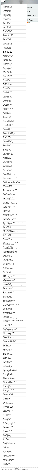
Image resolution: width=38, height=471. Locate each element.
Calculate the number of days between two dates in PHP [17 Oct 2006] (11, 304)
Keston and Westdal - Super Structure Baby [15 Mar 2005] (9, 395)
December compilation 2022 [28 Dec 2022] (8, 32)
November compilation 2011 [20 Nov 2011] (7, 140)
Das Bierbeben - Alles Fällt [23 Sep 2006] (7, 307)
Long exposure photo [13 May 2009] (31, 15)
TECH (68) (29, 11)
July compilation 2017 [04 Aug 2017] (7, 79)
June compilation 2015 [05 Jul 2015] (7, 101)
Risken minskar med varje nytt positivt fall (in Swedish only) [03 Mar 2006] (11, 352)
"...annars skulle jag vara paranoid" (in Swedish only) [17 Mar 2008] (10, 231)
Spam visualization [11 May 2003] (7, 462)
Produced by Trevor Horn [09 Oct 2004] (7, 428)
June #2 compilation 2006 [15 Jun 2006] (7, 324)
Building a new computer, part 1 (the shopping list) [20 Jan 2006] (10, 370)
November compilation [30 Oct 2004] (7, 418)
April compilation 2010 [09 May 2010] (7, 158)
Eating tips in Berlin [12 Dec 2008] (7, 193)
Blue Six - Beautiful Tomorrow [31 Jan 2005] (8, 403)
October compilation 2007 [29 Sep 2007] (7, 259)
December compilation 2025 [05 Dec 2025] (8, 6)
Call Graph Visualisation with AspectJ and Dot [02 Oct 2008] (9, 206)
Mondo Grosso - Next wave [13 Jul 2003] (7, 456)
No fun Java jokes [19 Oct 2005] (6, 375)
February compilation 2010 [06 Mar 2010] (7, 160)
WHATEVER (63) (30, 16)
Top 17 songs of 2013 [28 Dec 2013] (7, 117)
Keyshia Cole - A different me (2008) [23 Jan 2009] (8, 190)
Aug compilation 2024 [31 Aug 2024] (7, 20)
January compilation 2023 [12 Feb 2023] (7, 30)
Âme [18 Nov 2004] (5, 415)
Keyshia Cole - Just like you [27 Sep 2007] (8, 260)
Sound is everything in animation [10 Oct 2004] (8, 426)
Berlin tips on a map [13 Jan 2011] (7, 150)
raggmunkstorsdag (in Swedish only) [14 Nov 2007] (8, 250)
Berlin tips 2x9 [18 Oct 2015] (6, 95)
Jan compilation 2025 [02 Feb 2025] (7, 15)
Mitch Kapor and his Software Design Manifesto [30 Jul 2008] (10, 214)
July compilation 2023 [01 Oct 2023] (7, 24)
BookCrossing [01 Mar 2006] (6, 353)
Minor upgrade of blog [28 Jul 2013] (31, 12)
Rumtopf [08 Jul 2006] (5, 321)
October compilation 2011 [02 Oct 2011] (7, 141)
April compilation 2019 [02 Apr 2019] (7, 59)
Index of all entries (29, 7)
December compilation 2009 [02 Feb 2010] (7, 162)
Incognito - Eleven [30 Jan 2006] (6, 362)
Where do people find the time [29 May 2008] (8, 223)
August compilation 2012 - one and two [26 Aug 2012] (9, 133)
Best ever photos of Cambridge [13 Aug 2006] (8, 313)
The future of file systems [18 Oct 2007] (7, 256)
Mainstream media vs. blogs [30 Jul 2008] (7, 215)
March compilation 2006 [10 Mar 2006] (7, 349)
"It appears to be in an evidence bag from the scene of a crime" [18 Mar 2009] (11, 182)
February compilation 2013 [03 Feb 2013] (7, 128)
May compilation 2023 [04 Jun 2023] (7, 27)
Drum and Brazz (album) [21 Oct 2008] (7, 202)
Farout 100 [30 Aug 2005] (6, 383)
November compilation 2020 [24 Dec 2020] (8, 43)
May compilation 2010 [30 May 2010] (7, 157)
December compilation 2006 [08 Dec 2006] (8, 297)
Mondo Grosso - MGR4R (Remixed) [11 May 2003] (8, 459)
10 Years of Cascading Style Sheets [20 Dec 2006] (8, 295)
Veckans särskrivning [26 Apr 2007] (7, 283)
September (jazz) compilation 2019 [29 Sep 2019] (8, 54)
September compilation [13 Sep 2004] (7, 435)
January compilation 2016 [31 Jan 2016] (7, 92)
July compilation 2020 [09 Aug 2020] (7, 47)
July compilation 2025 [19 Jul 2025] (7, 10)
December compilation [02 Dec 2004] (7, 409)
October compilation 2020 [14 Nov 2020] (7, 44)
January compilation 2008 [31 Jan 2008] (7, 239)
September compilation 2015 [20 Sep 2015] (8, 97)
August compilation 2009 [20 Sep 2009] (7, 169)
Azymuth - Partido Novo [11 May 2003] (7, 460)
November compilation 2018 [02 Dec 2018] (8, 64)
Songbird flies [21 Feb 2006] (6, 357)
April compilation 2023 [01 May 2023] (7, 28)
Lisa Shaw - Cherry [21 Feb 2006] (7, 358)
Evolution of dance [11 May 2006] (7, 334)
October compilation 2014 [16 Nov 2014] (7, 107)
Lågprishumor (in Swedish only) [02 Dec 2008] (8, 197)
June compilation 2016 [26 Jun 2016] (7, 88)
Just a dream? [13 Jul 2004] (6, 448)
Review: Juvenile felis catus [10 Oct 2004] (7, 427)
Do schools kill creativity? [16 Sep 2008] (7, 209)
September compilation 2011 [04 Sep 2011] (8, 142)
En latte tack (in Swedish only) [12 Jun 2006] (8, 326)
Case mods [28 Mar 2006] (6, 344)
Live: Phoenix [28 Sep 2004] (6, 431)
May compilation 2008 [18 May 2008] (7, 226)
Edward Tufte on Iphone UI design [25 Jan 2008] (8, 240)
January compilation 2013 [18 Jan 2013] (7, 129)
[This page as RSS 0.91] (28, 22)
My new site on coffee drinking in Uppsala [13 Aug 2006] (9, 312)
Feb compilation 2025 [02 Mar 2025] (7, 14)
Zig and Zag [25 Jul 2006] (6, 316)
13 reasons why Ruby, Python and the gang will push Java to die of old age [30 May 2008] (13, 222)
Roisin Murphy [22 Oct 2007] (6, 255)
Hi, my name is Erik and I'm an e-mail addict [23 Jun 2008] (9, 218)
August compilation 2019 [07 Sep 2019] (7, 56)
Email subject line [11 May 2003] (6, 463)
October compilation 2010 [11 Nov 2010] (7, 153)
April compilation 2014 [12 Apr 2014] (7, 113)
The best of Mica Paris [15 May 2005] (7, 387)
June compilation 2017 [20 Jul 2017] (7, 80)
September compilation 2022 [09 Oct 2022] (8, 34)
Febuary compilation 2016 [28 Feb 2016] (7, 91)
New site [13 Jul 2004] (5, 446)
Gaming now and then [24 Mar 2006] (7, 346)
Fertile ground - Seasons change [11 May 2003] (8, 458)
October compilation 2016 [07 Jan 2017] (7, 85)
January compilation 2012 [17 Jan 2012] (7, 136)
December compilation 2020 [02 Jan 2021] (7, 42)
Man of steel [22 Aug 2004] (6, 438)
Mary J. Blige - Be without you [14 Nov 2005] (8, 374)
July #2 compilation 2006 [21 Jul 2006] (7, 317)
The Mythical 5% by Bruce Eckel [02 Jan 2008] (8, 244)
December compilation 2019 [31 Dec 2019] (8, 52)
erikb (3, 1)
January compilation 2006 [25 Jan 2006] (7, 366)
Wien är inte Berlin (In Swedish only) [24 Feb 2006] (8, 356)
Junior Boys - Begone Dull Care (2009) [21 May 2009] (9, 174)
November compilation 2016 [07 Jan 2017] (7, 84)
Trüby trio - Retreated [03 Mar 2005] (7, 397)
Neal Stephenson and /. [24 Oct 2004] (7, 419)
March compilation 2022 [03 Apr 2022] (7, 39)
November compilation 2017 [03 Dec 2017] (8, 76)
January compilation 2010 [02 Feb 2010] (7, 161)
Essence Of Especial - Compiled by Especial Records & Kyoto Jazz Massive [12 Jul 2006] (13, 320)
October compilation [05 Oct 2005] (7, 377)
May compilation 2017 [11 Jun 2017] (7, 81)
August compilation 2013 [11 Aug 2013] (7, 122)
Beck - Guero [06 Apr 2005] (6, 390)
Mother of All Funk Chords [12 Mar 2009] (7, 183)
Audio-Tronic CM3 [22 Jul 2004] (6, 442)
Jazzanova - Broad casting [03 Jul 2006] (7, 322)
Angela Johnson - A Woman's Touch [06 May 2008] (8, 228)
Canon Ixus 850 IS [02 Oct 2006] (6, 305)
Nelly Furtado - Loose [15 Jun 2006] (7, 325)
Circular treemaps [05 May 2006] (6, 336)
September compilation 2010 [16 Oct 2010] (8, 154)
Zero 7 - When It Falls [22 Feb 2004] (7, 451)
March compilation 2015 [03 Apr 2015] (7, 103)
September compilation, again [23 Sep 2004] (8, 432)
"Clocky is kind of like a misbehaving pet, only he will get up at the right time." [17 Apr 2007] (13, 285)
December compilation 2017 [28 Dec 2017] (8, 75)
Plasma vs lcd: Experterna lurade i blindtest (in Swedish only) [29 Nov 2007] (11, 248)
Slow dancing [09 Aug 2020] (6, 46)
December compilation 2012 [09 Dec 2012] (8, 130)
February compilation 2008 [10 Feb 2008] (7, 238)
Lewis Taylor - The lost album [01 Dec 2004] (8, 410)
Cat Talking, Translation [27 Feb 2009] (7, 185)
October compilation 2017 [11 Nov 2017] (7, 77)
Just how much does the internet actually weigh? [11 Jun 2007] (10, 279)
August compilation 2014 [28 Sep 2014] (7, 109)
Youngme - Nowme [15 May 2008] (7, 227)
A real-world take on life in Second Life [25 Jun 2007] (9, 275)
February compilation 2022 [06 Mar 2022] (7, 40)
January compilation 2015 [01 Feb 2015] (7, 104)
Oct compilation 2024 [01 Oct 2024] (7, 18)
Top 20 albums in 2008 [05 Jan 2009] (7, 191)
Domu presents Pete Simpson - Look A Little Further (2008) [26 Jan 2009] (11, 189)
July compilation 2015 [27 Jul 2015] (7, 100)
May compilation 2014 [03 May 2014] (7, 112)
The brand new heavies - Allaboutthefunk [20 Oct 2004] (9, 422)
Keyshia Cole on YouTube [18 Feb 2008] (7, 235)
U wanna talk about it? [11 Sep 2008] (7, 210)
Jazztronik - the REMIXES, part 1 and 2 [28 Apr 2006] (9, 341)
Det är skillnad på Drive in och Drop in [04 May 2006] (9, 338)
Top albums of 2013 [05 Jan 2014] (7, 116)
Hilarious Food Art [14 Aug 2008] (6, 211)
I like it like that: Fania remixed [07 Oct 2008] (8, 205)
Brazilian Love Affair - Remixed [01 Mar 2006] (8, 354)
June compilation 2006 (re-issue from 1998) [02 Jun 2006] (9, 330)
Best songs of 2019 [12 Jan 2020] (7, 51)
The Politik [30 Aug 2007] (6, 267)
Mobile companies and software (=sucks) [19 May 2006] (9, 332)
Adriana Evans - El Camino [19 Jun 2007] (7, 276)
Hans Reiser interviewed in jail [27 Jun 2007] (8, 273)
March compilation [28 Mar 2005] (6, 391)
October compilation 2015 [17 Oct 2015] (7, 96)
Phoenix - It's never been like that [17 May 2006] (8, 333)
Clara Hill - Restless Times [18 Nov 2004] (7, 414)
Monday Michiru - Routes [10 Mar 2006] (7, 350)
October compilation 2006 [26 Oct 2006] (7, 301)
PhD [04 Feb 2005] (5, 402)
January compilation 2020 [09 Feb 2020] (7, 50)
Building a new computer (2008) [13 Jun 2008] (8, 219)
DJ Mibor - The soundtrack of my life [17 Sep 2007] (8, 263)
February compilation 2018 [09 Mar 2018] (7, 72)
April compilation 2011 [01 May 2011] (7, 146)
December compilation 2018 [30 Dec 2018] (8, 63)
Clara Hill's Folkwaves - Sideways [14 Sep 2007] (8, 264)
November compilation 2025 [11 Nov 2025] (7, 7)
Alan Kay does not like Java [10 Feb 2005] (8, 401)
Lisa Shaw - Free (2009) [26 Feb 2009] (7, 186)
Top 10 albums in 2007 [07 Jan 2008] (7, 243)
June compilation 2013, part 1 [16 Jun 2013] (8, 124)
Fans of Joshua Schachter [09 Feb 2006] (7, 361)
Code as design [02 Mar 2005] (6, 398)
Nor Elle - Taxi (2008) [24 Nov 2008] (7, 198)
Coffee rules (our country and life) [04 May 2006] (8, 337)
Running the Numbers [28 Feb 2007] (7, 289)
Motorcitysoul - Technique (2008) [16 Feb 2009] (8, 187)
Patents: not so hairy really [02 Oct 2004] (7, 430)
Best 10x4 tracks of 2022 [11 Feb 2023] (7, 31)
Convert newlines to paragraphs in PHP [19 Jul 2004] (9, 443)
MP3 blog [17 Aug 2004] (6, 439)
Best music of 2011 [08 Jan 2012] (7, 137)
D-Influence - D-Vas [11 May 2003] (7, 464)
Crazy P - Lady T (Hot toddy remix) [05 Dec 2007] (8, 247)
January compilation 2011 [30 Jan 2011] (7, 148)
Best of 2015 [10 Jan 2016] (6, 93)
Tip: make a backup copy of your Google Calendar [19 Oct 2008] (10, 203)
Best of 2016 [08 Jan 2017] (6, 83)
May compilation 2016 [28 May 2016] (7, 89)
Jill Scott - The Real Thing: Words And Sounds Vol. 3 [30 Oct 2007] (10, 254)
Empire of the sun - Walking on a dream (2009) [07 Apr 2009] (9, 179)
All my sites (28, 6)
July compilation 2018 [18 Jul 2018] (7, 68)
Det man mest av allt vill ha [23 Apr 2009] (7, 178)
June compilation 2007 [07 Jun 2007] (7, 281)
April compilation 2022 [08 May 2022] (7, 38)
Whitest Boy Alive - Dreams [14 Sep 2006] (7, 308)
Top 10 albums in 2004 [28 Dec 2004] (7, 405)
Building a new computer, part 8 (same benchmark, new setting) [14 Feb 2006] (11, 360)
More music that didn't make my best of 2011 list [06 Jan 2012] (10, 138)
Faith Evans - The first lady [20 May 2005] (7, 386)
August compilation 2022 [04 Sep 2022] (7, 35)
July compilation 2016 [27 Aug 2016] (7, 87)
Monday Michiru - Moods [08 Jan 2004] (7, 452)
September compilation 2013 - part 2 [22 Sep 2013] (8, 120)
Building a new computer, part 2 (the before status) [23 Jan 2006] (10, 369)
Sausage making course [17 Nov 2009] (7, 165)
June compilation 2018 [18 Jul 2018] (7, 69)
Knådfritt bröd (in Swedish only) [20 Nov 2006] (8, 299)
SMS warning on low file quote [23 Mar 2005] (8, 393)
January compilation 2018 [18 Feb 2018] (7, 73)
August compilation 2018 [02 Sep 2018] (7, 67)
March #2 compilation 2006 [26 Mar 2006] (7, 345)
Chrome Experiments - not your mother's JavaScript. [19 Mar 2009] (10, 181)
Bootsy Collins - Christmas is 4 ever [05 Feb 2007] (8, 291)
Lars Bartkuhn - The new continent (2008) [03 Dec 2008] (9, 194)
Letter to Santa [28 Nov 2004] (6, 411)
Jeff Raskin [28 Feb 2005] (6, 399)
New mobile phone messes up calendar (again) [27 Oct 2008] (9, 201)
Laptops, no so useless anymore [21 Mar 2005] (8, 394)
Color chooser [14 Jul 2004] (6, 444)
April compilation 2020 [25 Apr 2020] (7, 48)
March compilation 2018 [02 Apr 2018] (7, 71)
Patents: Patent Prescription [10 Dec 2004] (8, 407)
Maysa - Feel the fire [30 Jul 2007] (7, 271)
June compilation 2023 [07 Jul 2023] (7, 26)
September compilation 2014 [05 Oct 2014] (8, 108)
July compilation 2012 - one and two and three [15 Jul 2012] (9, 134)
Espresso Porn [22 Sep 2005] (6, 379)
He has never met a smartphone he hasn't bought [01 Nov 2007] (10, 252)
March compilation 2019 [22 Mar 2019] (7, 60)
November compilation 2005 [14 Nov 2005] (8, 373)
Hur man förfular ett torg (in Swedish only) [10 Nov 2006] (9, 300)
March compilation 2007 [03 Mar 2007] (7, 288)
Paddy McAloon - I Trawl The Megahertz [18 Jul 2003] (9, 455)
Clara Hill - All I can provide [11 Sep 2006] (7, 309)
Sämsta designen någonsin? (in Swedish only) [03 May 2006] (10, 340)
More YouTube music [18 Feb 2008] (7, 234)
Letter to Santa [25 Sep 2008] (6, 207)
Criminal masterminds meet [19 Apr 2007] (7, 284)
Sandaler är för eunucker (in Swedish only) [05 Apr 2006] (9, 342)
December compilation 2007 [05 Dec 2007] (8, 246)
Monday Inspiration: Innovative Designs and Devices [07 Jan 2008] (10, 242)
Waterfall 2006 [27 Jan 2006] (6, 365)
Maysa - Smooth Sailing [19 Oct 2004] (7, 424)
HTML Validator (26, 469)
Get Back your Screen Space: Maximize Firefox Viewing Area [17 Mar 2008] (11, 232)
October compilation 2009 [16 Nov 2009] (7, 166)
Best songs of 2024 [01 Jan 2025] (7, 16)
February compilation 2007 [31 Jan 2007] (7, 292)
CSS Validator (23, 469)
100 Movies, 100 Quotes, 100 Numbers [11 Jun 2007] (9, 280)
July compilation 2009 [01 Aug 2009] (7, 170)
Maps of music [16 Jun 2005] (6, 385)
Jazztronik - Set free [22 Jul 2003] (7, 454)
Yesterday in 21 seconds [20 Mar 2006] (7, 348)
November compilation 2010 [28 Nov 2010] (8, 152)
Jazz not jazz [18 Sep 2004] (6, 434)
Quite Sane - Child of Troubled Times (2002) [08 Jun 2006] (9, 329)
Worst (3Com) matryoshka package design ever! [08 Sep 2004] (10, 436)
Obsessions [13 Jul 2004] (6, 447)
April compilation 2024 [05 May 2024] (7, 23)
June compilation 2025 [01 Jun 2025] (7, 11)
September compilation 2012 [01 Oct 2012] (8, 132)
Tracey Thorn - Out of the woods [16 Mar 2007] (8, 287)
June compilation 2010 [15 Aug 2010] (7, 156)
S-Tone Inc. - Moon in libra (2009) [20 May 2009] (8, 175)
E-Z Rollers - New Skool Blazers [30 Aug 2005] (8, 382)
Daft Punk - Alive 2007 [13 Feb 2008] (7, 236)
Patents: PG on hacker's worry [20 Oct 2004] (8, 423)
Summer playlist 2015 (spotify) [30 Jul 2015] (8, 99)
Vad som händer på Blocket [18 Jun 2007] (7, 277)
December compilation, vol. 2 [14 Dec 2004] (8, 406)
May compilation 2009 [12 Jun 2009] (7, 173)
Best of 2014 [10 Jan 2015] (6, 105)
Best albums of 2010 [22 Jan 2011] (7, 149)
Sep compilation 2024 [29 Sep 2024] (7, 19)
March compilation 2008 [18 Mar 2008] (7, 230)
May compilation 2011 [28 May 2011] (7, 145)
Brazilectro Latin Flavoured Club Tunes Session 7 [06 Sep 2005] (10, 381)
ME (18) (29, 19)
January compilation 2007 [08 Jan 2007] (7, 293)
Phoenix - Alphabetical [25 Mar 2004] (7, 450)
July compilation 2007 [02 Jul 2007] (7, 272)
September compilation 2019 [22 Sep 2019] (8, 55)
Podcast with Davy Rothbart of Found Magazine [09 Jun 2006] (10, 328)
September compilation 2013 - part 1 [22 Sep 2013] (8, 121)
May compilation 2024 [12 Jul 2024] (7, 22)
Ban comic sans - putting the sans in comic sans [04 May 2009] (10, 177)
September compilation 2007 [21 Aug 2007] (8, 268)
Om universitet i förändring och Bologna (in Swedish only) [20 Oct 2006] (11, 303)
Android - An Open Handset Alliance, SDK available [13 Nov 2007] (10, 251)
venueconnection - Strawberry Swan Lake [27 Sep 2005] (9, 378)
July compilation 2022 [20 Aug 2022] (7, 36)
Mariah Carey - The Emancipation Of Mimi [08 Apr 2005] (9, 389)
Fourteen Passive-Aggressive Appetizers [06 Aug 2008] (9, 213)
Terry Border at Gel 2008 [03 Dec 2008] (7, 195)
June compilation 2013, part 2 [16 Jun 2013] (8, 125)
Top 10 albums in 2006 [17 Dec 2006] (7, 296)
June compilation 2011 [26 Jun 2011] (7, 144)
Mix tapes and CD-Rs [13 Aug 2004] (7, 440)
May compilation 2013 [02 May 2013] (7, 126)
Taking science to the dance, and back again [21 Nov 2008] (9, 199)
